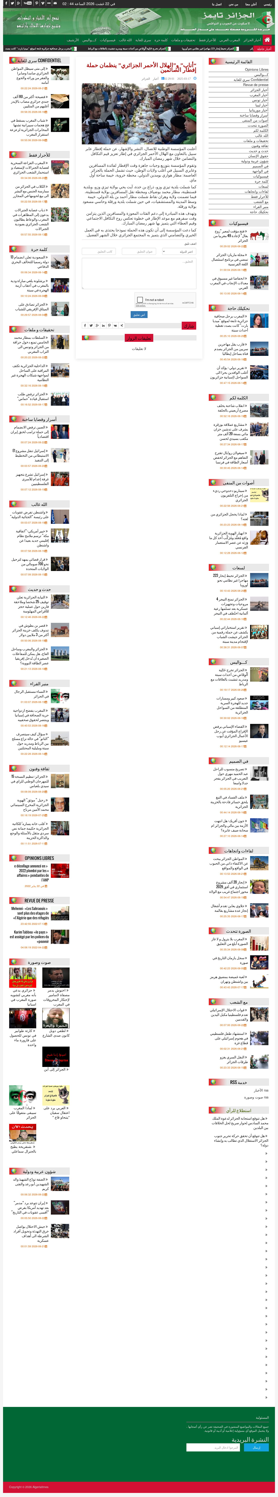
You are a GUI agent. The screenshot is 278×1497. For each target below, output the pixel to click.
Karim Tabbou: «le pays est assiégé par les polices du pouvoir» (29, 937)
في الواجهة (260, 171)
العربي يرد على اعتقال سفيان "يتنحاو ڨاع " (56, 1113)
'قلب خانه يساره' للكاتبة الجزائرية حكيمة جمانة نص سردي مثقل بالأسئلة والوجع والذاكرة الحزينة (29, 830)
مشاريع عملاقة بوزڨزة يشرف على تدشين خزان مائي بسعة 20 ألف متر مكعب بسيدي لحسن (230, 431)
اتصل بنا (217, 4)
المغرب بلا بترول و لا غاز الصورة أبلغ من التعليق (229, 941)
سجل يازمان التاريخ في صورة (230, 960)
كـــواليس (89, 39)
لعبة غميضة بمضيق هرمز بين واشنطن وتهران (229, 979)
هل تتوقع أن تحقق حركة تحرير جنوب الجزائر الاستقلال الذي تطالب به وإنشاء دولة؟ (241, 1140)
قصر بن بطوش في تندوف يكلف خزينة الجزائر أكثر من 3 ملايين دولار (30, 630)
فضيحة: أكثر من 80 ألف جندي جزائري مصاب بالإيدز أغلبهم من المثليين (30, 101)
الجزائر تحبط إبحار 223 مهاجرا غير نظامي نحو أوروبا (230, 580)
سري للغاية (143, 39)
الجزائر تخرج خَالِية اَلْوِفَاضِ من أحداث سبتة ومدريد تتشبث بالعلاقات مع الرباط (176, 48)
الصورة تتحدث (258, 125)
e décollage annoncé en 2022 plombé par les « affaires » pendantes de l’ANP (31, 873)
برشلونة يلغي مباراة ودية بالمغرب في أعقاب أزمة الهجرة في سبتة (30, 285)
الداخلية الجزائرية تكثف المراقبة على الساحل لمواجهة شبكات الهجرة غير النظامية (30, 372)
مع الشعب (261, 201)
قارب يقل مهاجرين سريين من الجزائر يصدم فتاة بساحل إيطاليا (231, 349)
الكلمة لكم (260, 130)
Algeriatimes (40, 1487)
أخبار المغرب (259, 94)
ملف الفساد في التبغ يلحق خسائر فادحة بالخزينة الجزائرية (229, 802)
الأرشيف (73, 39)
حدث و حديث (258, 150)
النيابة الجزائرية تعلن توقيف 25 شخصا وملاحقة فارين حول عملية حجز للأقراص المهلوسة (31, 604)
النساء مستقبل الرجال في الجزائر (31, 693)
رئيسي (268, 4)
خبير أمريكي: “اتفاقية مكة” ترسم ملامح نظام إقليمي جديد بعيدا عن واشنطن (32, 537)
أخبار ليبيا (261, 104)
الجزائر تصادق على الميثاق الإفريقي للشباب (32, 306)
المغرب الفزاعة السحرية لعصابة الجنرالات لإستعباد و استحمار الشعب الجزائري (30, 167)
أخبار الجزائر (252, 39)
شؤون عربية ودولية (254, 160)
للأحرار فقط (207, 39)
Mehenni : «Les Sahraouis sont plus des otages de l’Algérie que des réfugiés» (30, 913)
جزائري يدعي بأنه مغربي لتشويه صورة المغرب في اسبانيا (23, 997)
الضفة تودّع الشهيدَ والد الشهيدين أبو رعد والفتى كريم (31, 1184)
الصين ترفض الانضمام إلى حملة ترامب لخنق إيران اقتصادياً (30, 432)
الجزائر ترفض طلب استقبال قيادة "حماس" (33, 396)
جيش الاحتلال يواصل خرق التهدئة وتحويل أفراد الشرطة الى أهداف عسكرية (31, 1233)
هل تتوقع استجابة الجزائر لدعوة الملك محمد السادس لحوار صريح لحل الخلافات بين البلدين (240, 1123)
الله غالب (125, 39)
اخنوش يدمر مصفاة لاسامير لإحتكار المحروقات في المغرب (56, 997)
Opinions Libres (256, 69)
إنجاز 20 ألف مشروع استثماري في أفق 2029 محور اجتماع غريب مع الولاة (228, 887)
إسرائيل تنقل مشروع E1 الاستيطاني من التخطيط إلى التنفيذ (31, 455)
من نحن (233, 4)
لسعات (263, 186)
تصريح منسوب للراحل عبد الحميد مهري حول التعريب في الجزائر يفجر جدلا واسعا (230, 775)
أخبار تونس (260, 99)
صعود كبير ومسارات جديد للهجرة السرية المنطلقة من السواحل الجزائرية (232, 705)
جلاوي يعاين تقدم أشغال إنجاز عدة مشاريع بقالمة (229, 908)
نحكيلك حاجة (259, 211)
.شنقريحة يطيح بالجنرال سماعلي (23, 1149)
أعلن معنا (251, 4)
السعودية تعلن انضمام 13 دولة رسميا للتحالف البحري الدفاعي (30, 262)
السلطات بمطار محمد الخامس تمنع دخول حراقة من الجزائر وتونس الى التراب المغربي (31, 344)
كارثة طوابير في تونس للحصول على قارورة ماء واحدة (23, 1037)
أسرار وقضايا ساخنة (254, 115)
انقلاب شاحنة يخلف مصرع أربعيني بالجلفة (232, 407)
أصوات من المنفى (255, 120)
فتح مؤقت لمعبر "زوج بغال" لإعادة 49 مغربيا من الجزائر (230, 236)
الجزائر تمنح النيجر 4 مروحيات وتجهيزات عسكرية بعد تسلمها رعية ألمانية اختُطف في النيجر (231, 606)
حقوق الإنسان (258, 155)
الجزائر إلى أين (55, 1069)
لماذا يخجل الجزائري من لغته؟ (229, 516)
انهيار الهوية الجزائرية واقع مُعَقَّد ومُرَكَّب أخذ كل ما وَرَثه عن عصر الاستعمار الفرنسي (228, 540)
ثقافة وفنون (260, 145)
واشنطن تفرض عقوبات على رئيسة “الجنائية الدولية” (29, 514)
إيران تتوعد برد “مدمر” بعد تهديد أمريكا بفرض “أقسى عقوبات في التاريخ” (30, 1207)
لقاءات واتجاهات (256, 191)
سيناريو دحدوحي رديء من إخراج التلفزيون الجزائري (230, 495)
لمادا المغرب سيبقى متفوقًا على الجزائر (22, 1113)
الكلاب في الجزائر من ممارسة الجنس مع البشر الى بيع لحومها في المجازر (31, 191)
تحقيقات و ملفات (183, 39)
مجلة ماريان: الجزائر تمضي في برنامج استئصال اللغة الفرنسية (229, 259)
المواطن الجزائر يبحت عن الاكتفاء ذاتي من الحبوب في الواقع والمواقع (228, 863)
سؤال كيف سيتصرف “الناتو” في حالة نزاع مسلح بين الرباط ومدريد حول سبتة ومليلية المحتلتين (30, 740)
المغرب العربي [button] (229, 39)
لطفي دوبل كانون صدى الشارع (56, 1033)
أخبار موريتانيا (258, 110)
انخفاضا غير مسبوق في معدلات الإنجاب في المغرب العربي (229, 283)
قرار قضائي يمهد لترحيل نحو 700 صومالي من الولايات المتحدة (30, 564)
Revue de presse (255, 84)
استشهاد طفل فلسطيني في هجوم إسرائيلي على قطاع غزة (229, 1038)
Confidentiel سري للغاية (251, 79)
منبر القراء (260, 206)
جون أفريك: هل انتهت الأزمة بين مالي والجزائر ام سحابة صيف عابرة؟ (229, 825)
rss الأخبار (261, 1090)
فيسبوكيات (107, 39)
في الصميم (260, 165)
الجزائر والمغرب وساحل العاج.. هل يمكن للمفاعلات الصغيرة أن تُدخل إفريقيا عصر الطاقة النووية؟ (30, 655)
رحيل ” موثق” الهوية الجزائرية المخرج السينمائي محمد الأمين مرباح (29, 805)
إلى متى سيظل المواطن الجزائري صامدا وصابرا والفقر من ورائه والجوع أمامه (30, 75)
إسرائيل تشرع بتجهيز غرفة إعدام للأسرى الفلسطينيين (32, 479)
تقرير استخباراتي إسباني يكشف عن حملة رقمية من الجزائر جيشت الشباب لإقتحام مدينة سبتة (229, 634)
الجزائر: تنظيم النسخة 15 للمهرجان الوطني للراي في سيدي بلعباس (30, 781)
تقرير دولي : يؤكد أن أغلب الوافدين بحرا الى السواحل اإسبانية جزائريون (229, 372)
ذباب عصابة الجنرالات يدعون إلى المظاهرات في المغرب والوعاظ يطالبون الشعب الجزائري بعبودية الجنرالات (31, 219)
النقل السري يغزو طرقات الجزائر (234, 1059)
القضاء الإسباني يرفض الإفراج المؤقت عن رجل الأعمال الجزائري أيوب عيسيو (230, 733)
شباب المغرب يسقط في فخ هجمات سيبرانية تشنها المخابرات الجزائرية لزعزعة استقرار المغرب (29, 127)
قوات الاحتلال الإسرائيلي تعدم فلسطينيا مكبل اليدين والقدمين (229, 1014)
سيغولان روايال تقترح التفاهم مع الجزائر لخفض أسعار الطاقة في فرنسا (230, 457)
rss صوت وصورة (256, 1097)
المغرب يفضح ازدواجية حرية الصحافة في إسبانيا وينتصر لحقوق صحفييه (31, 715)
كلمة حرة (161, 39)
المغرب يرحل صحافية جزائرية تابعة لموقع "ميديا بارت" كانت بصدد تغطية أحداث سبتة (78, 48)
